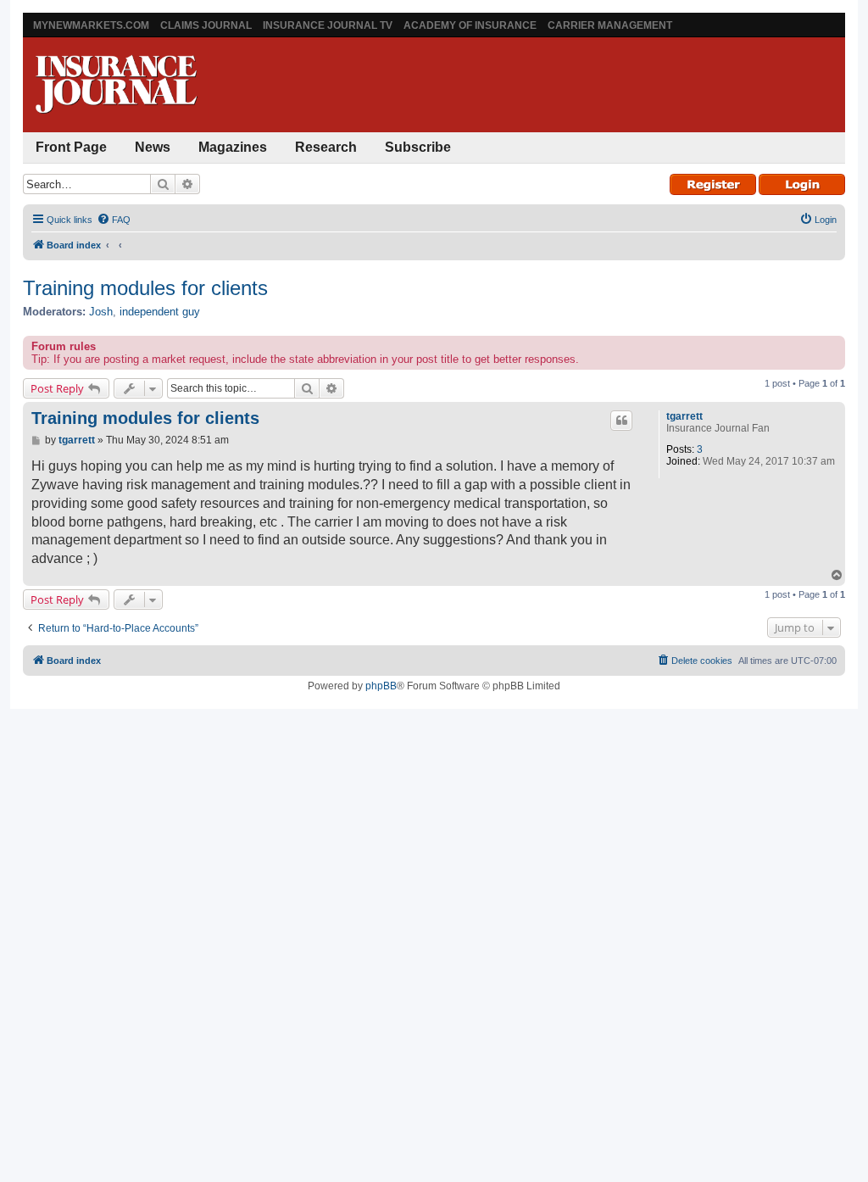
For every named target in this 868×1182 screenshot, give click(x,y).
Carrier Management (610, 25)
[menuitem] (114, 219)
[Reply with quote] (621, 420)
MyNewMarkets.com (91, 25)
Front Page (71, 147)
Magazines (232, 147)
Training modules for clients (145, 287)
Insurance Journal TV (327, 25)
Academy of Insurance (470, 25)
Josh (101, 311)
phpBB (381, 686)
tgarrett (684, 416)
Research (326, 147)
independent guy (160, 311)
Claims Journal (206, 25)
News (152, 147)
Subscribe (418, 147)
